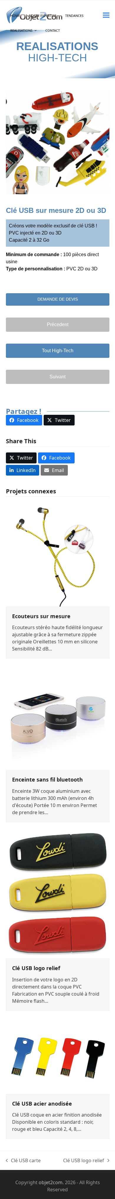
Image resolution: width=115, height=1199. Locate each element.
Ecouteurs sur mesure (41, 616)
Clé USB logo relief (36, 968)
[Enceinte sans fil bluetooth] (57, 717)
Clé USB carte (23, 1160)
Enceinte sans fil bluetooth (47, 779)
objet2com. (51, 1182)
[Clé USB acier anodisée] (57, 1055)
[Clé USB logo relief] (57, 893)
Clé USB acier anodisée (42, 1103)
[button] (106, 14)
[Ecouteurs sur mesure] (57, 554)
